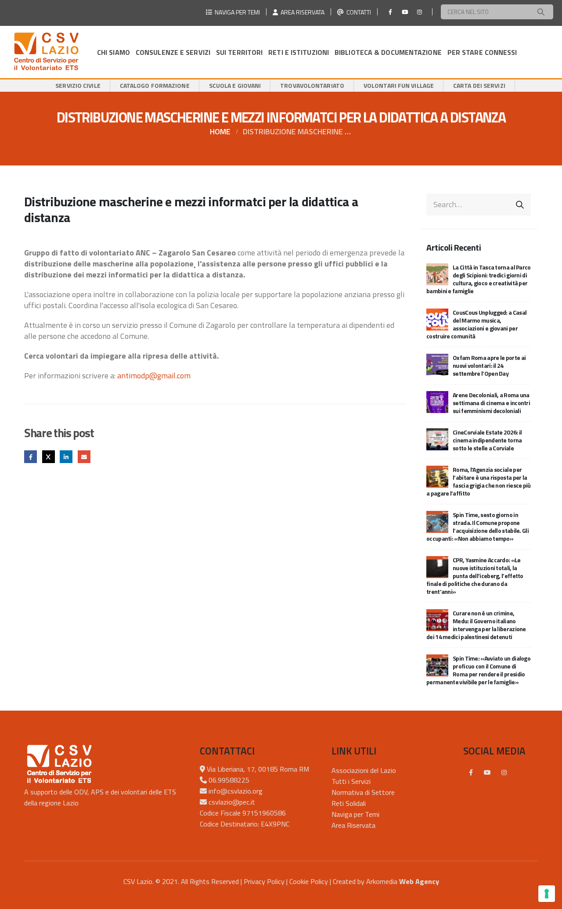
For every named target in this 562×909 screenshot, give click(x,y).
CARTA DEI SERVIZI (479, 85)
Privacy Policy (264, 881)
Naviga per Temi (355, 814)
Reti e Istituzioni (298, 52)
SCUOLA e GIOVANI (235, 85)
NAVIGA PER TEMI (236, 12)
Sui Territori (239, 52)
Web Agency (419, 881)
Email (84, 456)
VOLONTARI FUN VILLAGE (399, 85)
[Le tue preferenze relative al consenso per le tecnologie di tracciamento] (546, 893)
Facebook (30, 456)
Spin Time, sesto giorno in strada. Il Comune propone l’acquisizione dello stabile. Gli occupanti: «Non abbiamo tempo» (477, 526)
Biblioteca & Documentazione (388, 52)
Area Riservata (353, 825)
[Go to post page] (437, 273)
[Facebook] (390, 12)
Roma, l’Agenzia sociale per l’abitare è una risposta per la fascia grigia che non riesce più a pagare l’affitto (478, 481)
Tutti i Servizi (351, 781)
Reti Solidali (348, 803)
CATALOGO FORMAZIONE (155, 85)
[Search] (541, 11)
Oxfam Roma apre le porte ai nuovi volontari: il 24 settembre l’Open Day (489, 365)
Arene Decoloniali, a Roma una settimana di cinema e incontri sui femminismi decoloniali (491, 402)
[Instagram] (419, 12)
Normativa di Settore (363, 792)
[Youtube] (405, 12)
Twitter (48, 456)
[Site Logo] (46, 52)
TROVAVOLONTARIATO (312, 85)
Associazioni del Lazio (363, 770)
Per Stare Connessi (482, 52)
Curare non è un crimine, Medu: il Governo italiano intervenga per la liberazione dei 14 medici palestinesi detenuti (476, 624)
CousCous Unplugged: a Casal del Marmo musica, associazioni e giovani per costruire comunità (476, 324)
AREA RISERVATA (301, 12)
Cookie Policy (308, 881)
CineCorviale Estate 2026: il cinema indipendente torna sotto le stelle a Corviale (487, 440)
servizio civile (78, 85)
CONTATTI (357, 12)
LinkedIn (66, 456)
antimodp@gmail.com (154, 375)
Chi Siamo (113, 52)
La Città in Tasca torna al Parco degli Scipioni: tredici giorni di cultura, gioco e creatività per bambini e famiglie (478, 278)
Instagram (504, 772)
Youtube (487, 772)
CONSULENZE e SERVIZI (173, 52)
